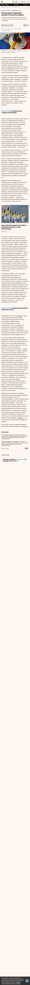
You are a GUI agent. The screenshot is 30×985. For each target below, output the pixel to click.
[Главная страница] (1, 1)
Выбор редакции (5, 7)
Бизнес (8, 10)
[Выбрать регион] (19, 1)
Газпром (20, 315)
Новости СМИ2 (5, 455)
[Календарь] (13, 1)
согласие (20, 980)
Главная (3, 10)
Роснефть (10, 68)
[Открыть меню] (28, 2)
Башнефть (20, 418)
